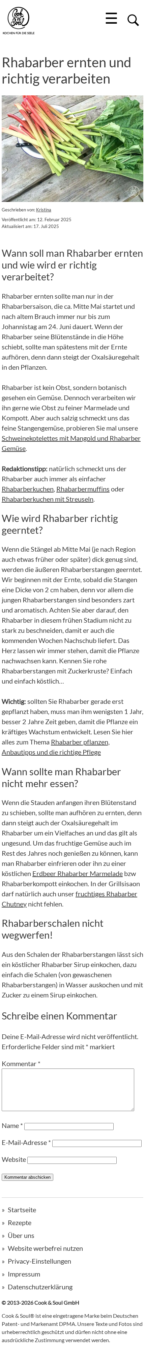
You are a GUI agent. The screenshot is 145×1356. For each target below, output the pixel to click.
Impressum (24, 1274)
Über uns (21, 1235)
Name (12, 1125)
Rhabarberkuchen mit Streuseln (47, 499)
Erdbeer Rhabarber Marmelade (77, 873)
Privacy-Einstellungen (39, 1261)
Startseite (22, 1209)
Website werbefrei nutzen (45, 1248)
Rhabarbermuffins (83, 489)
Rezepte (19, 1222)
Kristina (43, 209)
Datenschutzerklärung (40, 1287)
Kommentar (21, 1063)
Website (14, 1159)
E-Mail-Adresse (26, 1142)
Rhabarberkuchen (28, 489)
